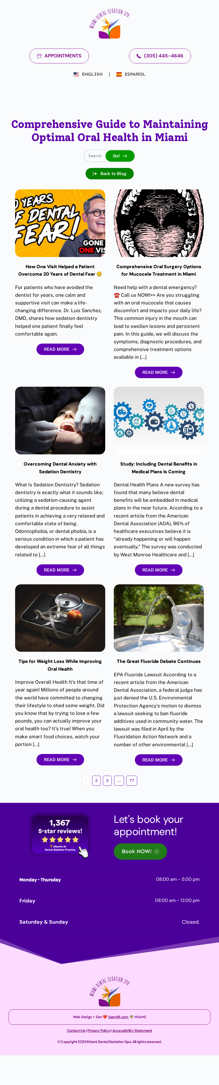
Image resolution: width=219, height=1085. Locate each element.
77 (131, 780)
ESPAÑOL (134, 74)
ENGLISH (92, 74)
